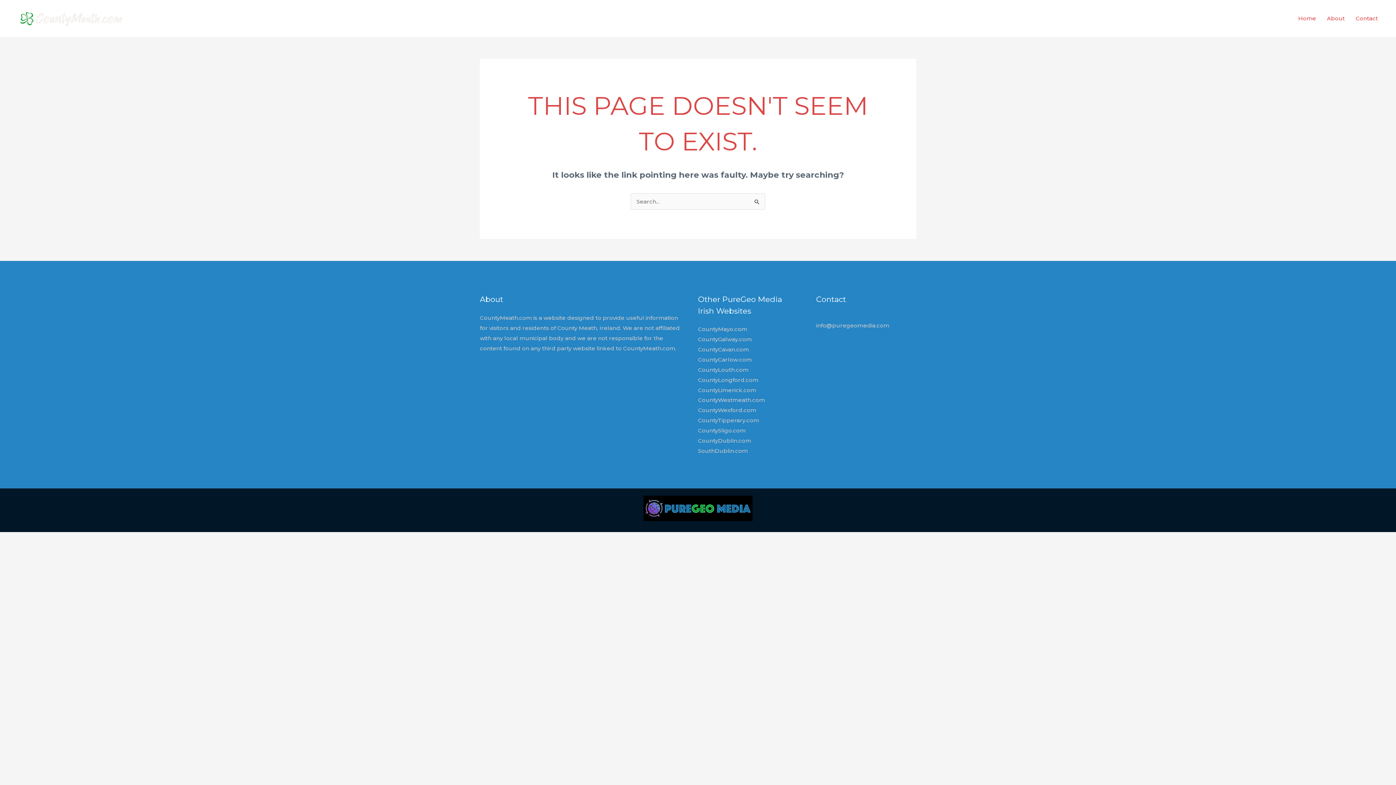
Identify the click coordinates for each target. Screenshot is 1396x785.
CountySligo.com (722, 430)
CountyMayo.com (722, 329)
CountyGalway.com (725, 339)
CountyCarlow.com (725, 359)
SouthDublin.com (723, 450)
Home (1307, 18)
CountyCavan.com (723, 349)
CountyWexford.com (727, 410)
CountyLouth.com (723, 369)
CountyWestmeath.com (731, 399)
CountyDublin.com (724, 440)
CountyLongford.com (728, 380)
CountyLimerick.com (727, 390)
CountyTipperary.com (728, 420)
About (1336, 18)
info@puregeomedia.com (852, 325)
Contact (1367, 18)
